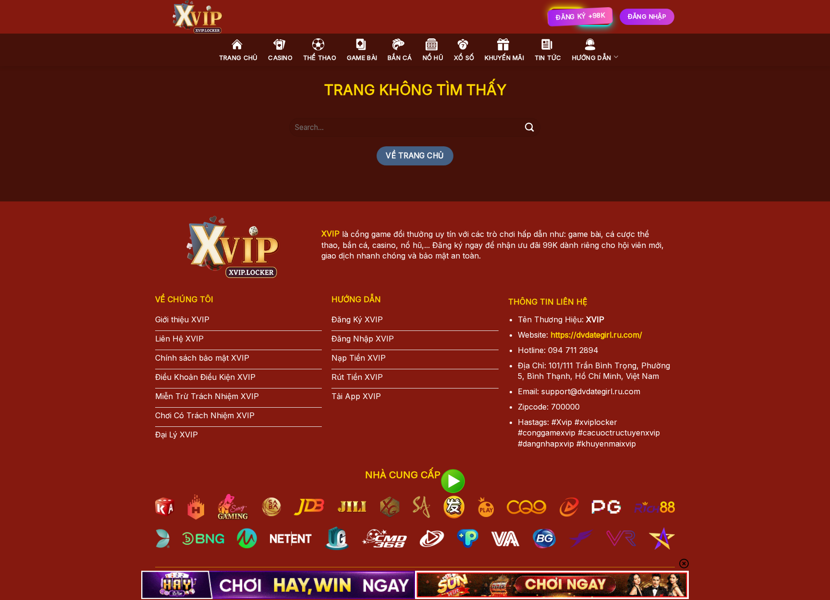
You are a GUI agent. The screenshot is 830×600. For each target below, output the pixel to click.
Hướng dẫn (591, 57)
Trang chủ (238, 57)
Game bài (362, 57)
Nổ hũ (433, 57)
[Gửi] (529, 127)
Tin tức (548, 57)
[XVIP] (304, 17)
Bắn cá (400, 57)
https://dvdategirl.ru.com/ (596, 335)
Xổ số (464, 57)
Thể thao (319, 57)
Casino (280, 57)
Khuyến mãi (504, 57)
